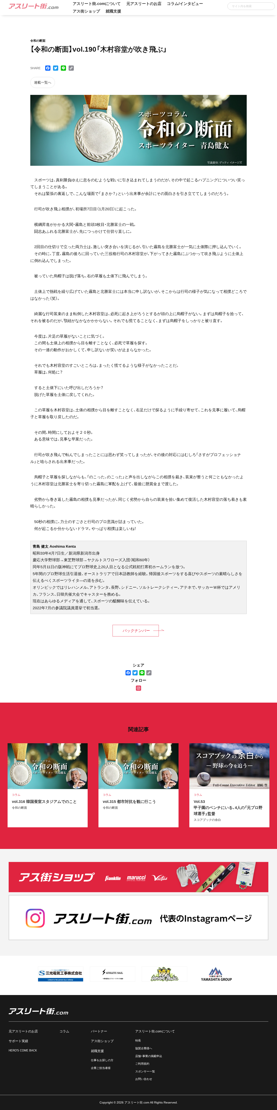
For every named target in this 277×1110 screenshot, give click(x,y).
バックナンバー (136, 630)
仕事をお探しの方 (102, 1060)
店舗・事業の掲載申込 (148, 1056)
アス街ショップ (86, 11)
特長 (138, 1040)
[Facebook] (128, 673)
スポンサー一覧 (145, 1071)
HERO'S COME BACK (23, 1050)
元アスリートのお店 (23, 1031)
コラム (64, 1031)
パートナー (99, 1031)
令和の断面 (19, 807)
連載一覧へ (42, 82)
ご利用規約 (142, 1063)
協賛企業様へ (143, 1048)
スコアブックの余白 (207, 819)
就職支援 (113, 11)
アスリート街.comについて (155, 1031)
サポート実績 (18, 1041)
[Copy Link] (148, 673)
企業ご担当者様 (101, 1068)
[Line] (141, 673)
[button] (270, 6)
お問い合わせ (143, 1079)
